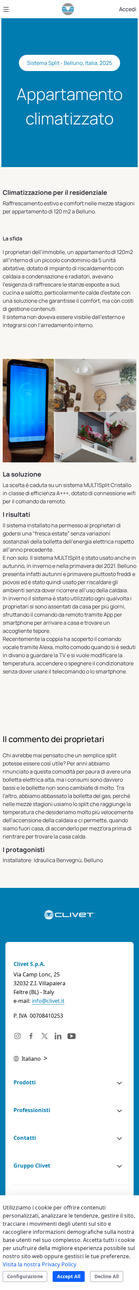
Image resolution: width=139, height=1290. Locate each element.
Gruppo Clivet (31, 1165)
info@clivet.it (48, 1001)
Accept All (68, 1276)
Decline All (106, 1276)
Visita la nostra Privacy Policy (39, 1264)
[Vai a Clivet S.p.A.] (68, 9)
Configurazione (25, 1276)
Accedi (127, 9)
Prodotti (24, 1082)
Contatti (24, 1138)
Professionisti (31, 1110)
